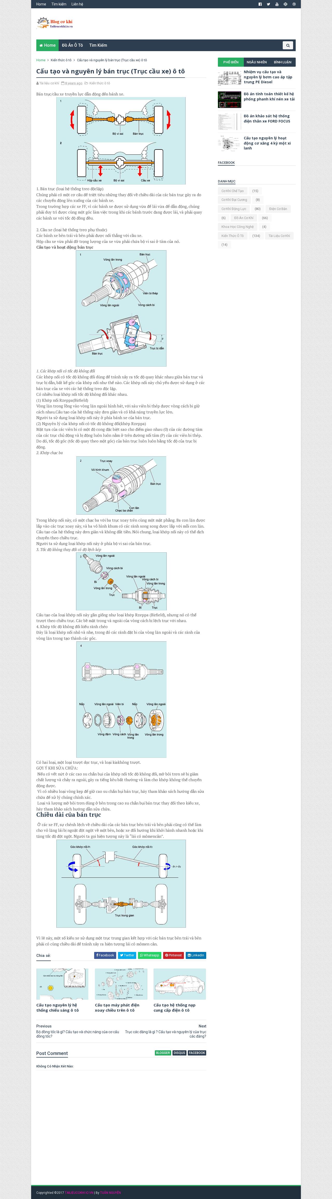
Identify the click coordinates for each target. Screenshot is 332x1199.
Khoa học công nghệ (238, 227)
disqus (179, 1053)
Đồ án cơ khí (243, 218)
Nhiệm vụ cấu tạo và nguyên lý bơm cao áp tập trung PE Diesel (268, 76)
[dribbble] (294, 4)
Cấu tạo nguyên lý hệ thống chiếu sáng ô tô (57, 1007)
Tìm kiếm (58, 4)
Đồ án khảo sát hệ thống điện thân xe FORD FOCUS (267, 118)
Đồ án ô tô (72, 45)
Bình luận (282, 62)
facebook (197, 1053)
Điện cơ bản (278, 209)
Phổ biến (230, 62)
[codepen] (285, 4)
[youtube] (277, 4)
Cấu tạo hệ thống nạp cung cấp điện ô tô (175, 1007)
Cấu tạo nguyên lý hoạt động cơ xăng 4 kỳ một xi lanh (267, 143)
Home (41, 4)
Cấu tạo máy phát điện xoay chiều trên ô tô (117, 1007)
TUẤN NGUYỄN (110, 1193)
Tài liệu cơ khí (279, 236)
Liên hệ (77, 4)
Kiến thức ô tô (61, 60)
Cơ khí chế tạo (233, 191)
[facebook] (260, 4)
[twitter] (268, 4)
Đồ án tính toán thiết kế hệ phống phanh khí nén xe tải (269, 96)
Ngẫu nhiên (257, 62)
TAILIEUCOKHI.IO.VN (79, 1193)
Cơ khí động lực (234, 209)
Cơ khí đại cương (234, 200)
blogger (163, 1053)
